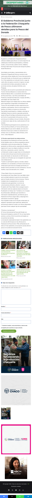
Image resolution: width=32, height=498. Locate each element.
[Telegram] (14, 232)
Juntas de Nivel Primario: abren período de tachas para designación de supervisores (23, 272)
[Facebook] (3, 232)
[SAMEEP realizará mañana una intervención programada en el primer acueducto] (8, 245)
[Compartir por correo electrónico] (18, 232)
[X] (7, 232)
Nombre (3, 306)
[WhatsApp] (11, 232)
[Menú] (2, 13)
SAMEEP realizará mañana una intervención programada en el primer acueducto (8, 252)
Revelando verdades (16, 486)
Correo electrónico (6, 312)
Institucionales (9, 17)
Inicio (3, 17)
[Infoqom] (10, 12)
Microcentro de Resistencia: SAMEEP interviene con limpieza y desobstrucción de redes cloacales (23, 253)
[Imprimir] (21, 232)
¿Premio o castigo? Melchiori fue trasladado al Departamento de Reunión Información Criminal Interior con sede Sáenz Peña (8, 273)
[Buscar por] (30, 13)
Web (2, 319)
